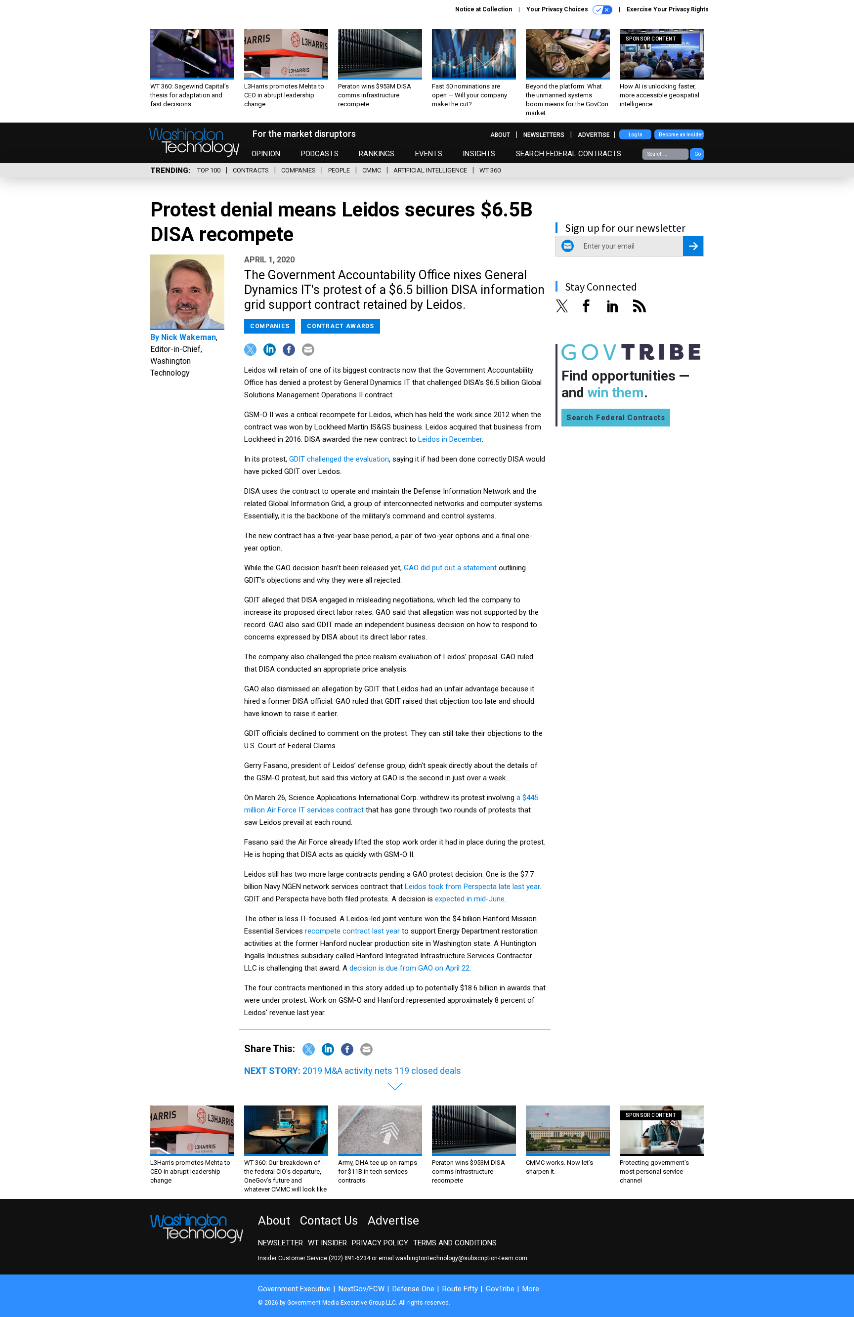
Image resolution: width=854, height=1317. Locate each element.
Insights (479, 153)
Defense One (413, 1288)
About (500, 134)
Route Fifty (460, 1288)
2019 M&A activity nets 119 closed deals (381, 1070)
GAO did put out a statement (450, 567)
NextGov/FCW (361, 1288)
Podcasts (320, 153)
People (339, 170)
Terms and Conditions (455, 1242)
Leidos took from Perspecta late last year (472, 886)
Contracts (251, 170)
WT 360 (490, 170)
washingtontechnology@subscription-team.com (461, 1258)
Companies (298, 170)
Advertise (594, 134)
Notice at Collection (483, 9)
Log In (635, 134)
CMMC (371, 170)
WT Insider (327, 1242)
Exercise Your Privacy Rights (668, 9)
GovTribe (500, 1288)
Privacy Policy (380, 1242)
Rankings (376, 153)
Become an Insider (681, 134)
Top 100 (208, 170)
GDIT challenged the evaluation (339, 459)
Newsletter (280, 1242)
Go (697, 154)
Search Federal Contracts (569, 153)
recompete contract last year (352, 931)
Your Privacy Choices (558, 9)
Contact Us (329, 1221)
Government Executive (294, 1288)
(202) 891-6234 (349, 1258)
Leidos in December (450, 439)
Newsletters (543, 134)
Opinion (266, 153)
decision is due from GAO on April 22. (410, 968)
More (530, 1288)
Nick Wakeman (188, 337)
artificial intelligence (430, 170)
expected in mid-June (470, 898)
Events (428, 153)
